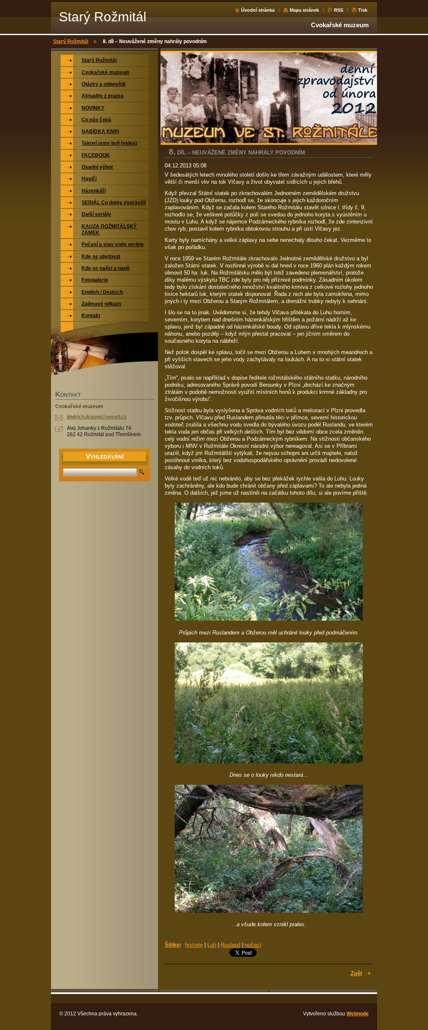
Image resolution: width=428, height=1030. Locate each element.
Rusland (230, 945)
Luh (211, 945)
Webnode (357, 1013)
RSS (338, 10)
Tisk (362, 10)
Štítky (172, 945)
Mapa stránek (304, 10)
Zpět (356, 973)
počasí (253, 945)
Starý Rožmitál (70, 41)
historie (194, 945)
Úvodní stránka (258, 10)
